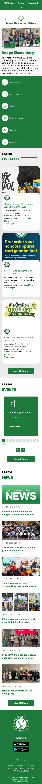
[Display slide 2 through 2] (7, 440)
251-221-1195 (24, 771)
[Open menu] (5, 19)
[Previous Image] (6, 46)
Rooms (21, 3)
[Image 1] (24, 45)
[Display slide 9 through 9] (31, 440)
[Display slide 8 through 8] (27, 440)
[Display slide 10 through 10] (34, 440)
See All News (21, 703)
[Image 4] (34, 45)
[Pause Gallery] (37, 41)
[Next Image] (12, 46)
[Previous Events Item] (18, 450)
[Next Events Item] (23, 450)
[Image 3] (31, 45)
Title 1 (21, 7)
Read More (28, 285)
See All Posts (21, 371)
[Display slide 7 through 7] (24, 440)
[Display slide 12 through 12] (3, 444)
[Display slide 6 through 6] (20, 440)
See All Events (21, 459)
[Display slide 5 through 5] (17, 440)
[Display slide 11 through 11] (38, 440)
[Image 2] (27, 45)
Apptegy (26, 781)
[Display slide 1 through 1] (3, 440)
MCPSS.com (9, 3)
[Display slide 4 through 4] (13, 440)
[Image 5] (38, 45)
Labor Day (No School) (19, 412)
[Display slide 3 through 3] (10, 440)
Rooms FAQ (33, 3)
